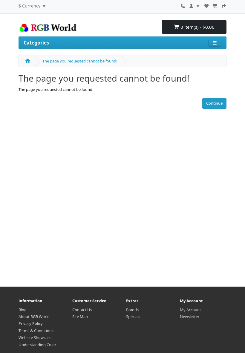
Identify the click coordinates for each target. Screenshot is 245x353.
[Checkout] (223, 5)
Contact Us (82, 309)
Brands (132, 309)
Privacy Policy (31, 323)
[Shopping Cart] (215, 5)
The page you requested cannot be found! (79, 61)
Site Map (80, 316)
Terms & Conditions (36, 330)
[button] (33, 5)
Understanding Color (37, 344)
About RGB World (34, 316)
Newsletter (189, 316)
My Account (190, 309)
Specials (133, 316)
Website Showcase (35, 337)
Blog (23, 309)
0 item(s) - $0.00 (197, 27)
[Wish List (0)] (206, 5)
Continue (214, 103)
